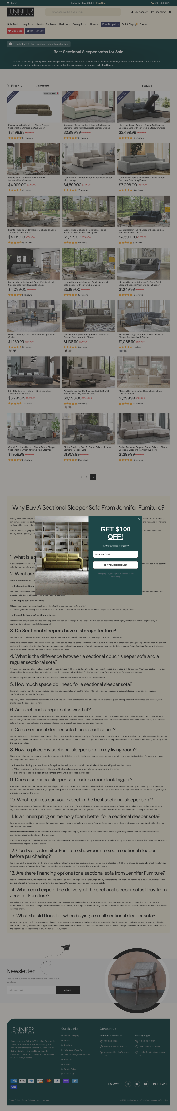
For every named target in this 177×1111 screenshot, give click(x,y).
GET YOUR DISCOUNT (115, 565)
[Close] (139, 519)
